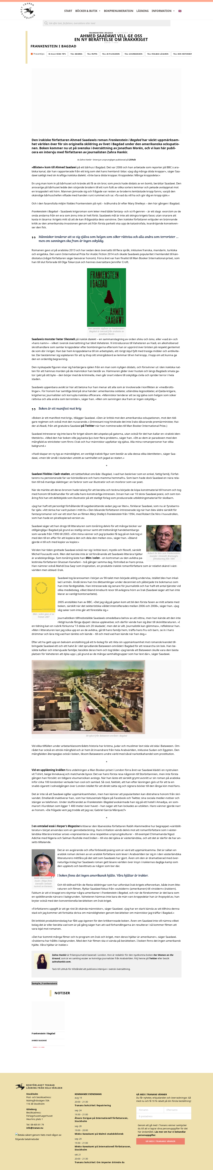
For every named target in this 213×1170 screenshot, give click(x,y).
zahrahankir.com (61, 961)
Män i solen (93, 558)
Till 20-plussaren (111, 54)
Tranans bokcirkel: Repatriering (93, 1105)
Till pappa (92, 54)
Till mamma (76, 54)
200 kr (38, 1047)
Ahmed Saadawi (39, 1040)
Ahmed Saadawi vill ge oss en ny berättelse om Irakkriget (111, 37)
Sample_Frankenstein (44, 983)
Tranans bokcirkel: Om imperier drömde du (100, 1162)
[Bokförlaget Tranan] (28, 11)
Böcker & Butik (86, 11)
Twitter (153, 958)
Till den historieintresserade (188, 54)
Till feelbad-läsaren (157, 54)
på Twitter (88, 426)
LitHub (132, 159)
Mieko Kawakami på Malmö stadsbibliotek (99, 1133)
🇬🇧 (180, 11)
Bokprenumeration (118, 11)
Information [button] (162, 11)
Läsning (142, 11)
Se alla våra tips (57, 54)
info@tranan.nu (34, 1127)
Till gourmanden (134, 54)
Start (68, 11)
